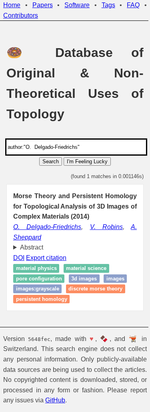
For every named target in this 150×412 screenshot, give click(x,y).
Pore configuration (39, 279)
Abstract (31, 247)
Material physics (36, 268)
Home (11, 5)
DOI (18, 257)
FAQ (133, 5)
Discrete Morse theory (95, 289)
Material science (86, 268)
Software (77, 5)
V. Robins (106, 226)
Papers (42, 5)
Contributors (20, 15)
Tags (108, 5)
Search (50, 161)
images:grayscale (37, 289)
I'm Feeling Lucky (87, 161)
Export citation (46, 257)
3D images (84, 279)
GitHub (119, 400)
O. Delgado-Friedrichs (47, 226)
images (115, 279)
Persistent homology (41, 299)
